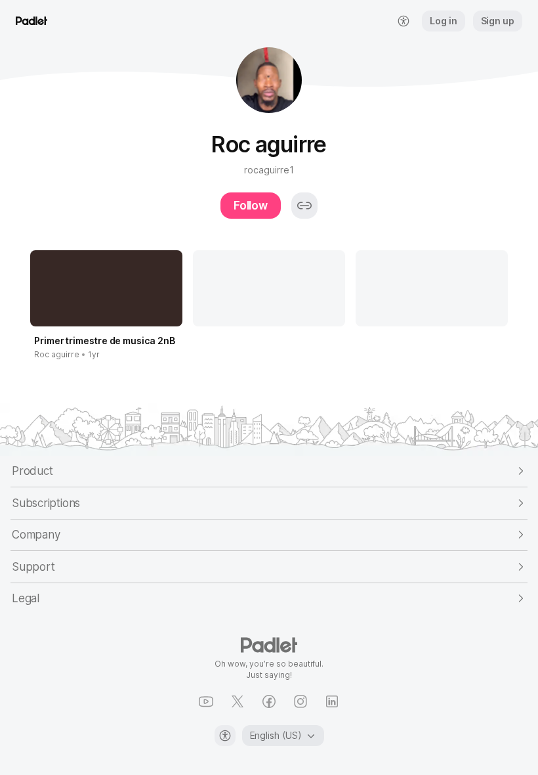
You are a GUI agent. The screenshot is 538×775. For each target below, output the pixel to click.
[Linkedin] (332, 701)
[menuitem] (403, 21)
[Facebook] (269, 701)
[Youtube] (206, 701)
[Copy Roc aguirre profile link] (304, 205)
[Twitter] (237, 701)
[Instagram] (300, 701)
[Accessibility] (225, 735)
